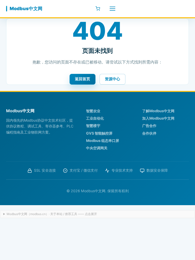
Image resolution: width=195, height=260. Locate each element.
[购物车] (98, 9)
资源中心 (112, 78)
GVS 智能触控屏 (99, 133)
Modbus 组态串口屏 (102, 140)
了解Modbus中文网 (158, 111)
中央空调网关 (96, 148)
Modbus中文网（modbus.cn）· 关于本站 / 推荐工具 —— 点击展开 (52, 214)
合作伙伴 (149, 133)
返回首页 (82, 78)
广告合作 (149, 125)
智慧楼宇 (93, 125)
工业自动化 (95, 118)
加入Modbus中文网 (158, 118)
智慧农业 (93, 111)
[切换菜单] (112, 9)
